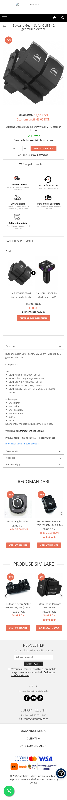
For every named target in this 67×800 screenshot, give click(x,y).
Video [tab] (10, 457)
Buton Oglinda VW (18, 521)
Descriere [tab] (10, 346)
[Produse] (5, 19)
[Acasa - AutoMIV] (33, 7)
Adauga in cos (43, 148)
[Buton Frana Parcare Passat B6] (49, 586)
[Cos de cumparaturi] (54, 18)
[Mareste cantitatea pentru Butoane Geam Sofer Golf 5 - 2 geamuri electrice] (25, 148)
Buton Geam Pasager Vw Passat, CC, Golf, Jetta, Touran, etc (49, 523)
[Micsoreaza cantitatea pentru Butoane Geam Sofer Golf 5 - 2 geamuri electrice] (14, 148)
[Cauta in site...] (63, 18)
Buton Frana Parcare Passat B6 (49, 605)
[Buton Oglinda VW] (18, 504)
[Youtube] (33, 698)
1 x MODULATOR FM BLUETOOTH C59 (46, 295)
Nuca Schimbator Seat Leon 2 (28, 430)
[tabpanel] (33, 73)
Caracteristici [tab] (12, 451)
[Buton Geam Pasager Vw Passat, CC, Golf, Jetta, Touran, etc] (49, 504)
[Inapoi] (2, 26)
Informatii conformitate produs (22, 443)
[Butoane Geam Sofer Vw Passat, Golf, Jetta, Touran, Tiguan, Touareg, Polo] (18, 586)
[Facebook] (27, 698)
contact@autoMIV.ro (35, 719)
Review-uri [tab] (13, 464)
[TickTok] (40, 698)
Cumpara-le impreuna (34, 318)
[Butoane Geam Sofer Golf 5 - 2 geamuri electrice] (33, 73)
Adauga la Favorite (32, 164)
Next (61, 76)
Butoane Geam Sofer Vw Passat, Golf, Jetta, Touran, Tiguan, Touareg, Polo (18, 605)
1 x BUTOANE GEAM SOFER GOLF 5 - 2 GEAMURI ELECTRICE (20, 295)
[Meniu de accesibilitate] (61, 773)
